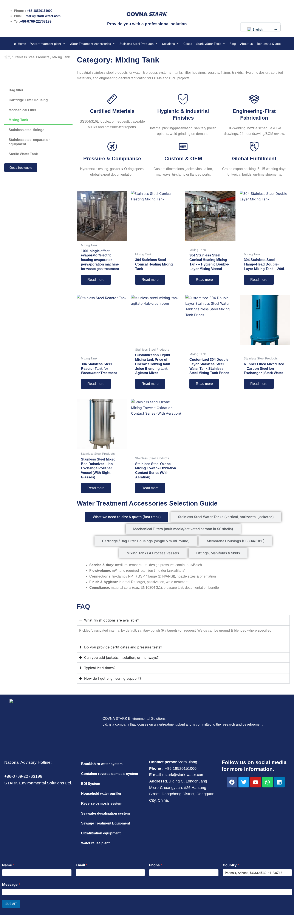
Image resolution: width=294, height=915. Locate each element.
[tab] (126, 517)
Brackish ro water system (101, 764)
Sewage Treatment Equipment (105, 823)
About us (246, 43)
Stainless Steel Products (136, 43)
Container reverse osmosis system (109, 774)
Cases (187, 43)
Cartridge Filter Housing (28, 100)
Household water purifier (101, 793)
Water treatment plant (45, 43)
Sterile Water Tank (23, 154)
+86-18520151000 (39, 10)
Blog (233, 43)
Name (8, 865)
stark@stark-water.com (43, 16)
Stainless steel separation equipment (30, 142)
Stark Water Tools (208, 43)
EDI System (90, 783)
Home (22, 43)
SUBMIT (11, 904)
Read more (95, 279)
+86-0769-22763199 (35, 21)
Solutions (168, 43)
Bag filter (16, 90)
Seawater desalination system (105, 813)
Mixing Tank (18, 120)
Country (231, 865)
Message (11, 884)
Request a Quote (269, 43)
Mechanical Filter (22, 110)
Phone (155, 865)
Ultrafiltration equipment (101, 833)
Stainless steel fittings (26, 130)
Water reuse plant (95, 843)
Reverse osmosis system (101, 803)
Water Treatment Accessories (90, 43)
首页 (7, 57)
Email (81, 865)
